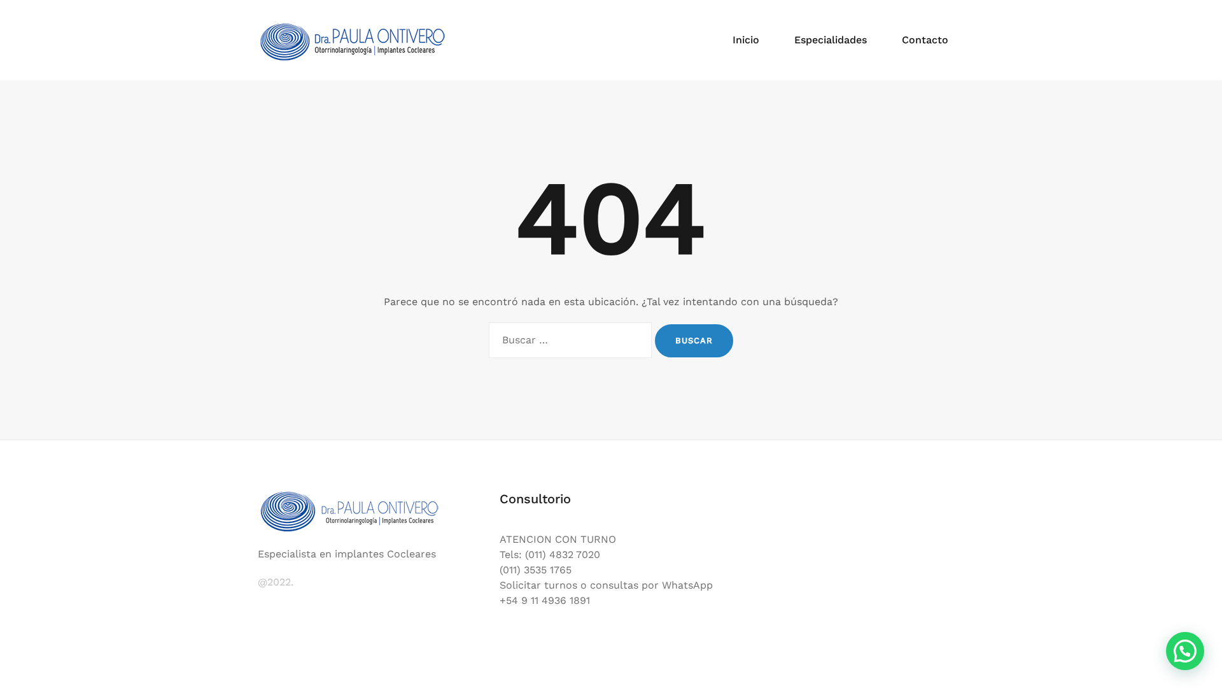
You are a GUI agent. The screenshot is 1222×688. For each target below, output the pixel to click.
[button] (1185, 651)
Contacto (925, 40)
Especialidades (830, 40)
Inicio (746, 40)
